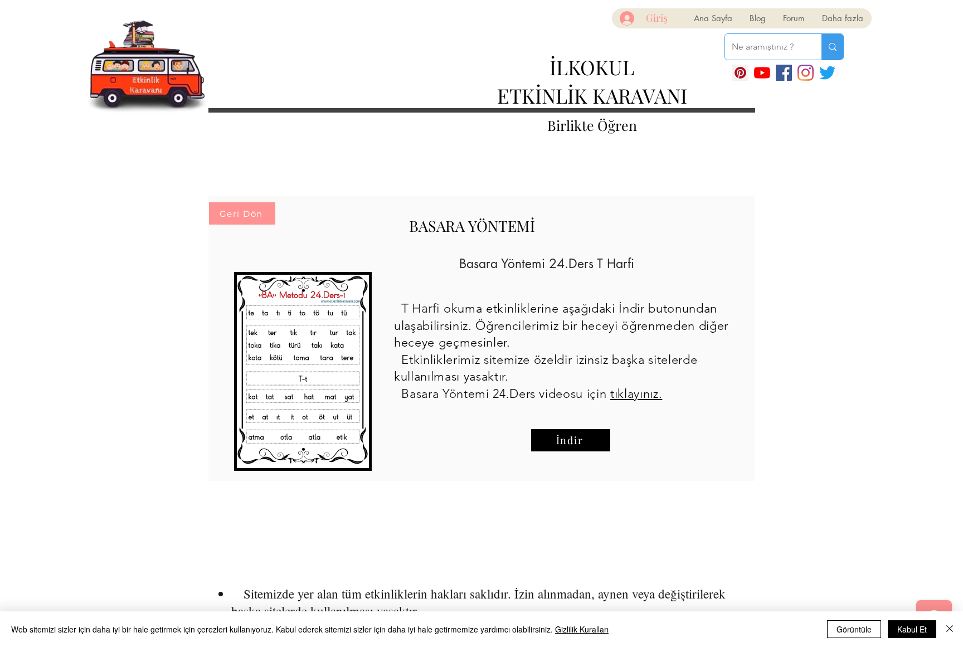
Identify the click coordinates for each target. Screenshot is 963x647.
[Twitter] (827, 73)
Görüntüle (854, 629)
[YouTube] (762, 73)
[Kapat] (949, 629)
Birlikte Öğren (592, 125)
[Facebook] (784, 73)
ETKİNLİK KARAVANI (592, 95)
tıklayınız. (636, 393)
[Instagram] (805, 73)
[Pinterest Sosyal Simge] (740, 73)
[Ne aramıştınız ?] (832, 47)
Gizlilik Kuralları (582, 629)
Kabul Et (912, 629)
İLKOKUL (591, 66)
